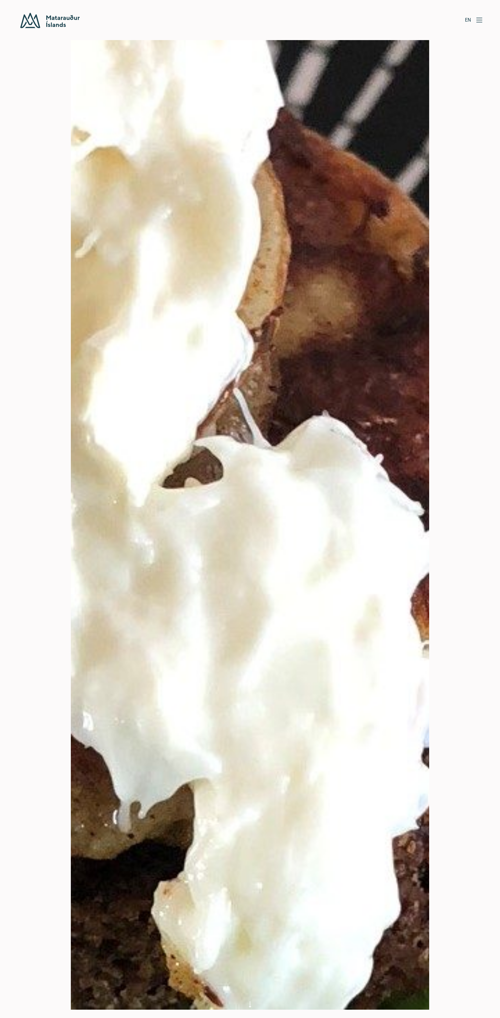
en (468, 19)
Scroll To (250, 1002)
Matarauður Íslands (50, 20)
